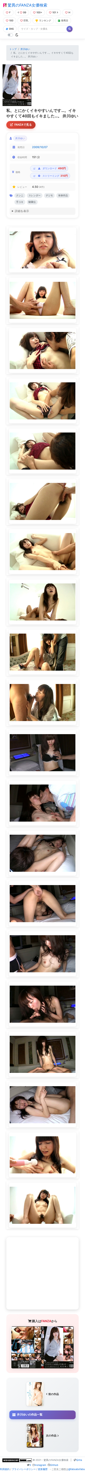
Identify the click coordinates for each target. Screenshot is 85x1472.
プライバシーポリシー (24, 1469)
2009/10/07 (40, 147)
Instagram (40, 1465)
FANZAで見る (23, 124)
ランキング (45, 20)
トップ (13, 49)
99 (24, 12)
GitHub (54, 1465)
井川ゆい (25, 49)
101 (54, 12)
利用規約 (5, 1469)
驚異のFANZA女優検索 (27, 5)
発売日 (64, 20)
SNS (11, 28)
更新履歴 (43, 1469)
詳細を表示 (22, 211)
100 (11, 20)
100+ (39, 12)
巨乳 (26, 20)
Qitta (79, 1460)
